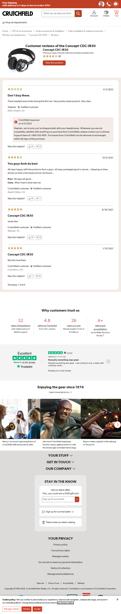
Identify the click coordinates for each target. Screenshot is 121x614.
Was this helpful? (16, 146)
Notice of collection (60, 568)
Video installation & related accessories (85, 31)
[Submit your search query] (78, 13)
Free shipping (26, 4)
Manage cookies (60, 556)
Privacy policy (60, 545)
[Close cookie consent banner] (117, 599)
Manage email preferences (60, 574)
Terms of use (53, 583)
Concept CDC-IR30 (38, 35)
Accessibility (68, 583)
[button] (30, 146)
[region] (60, 425)
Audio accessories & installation (50, 31)
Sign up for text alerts (58, 512)
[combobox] (62, 13)
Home (5, 31)
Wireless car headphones (14, 35)
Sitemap (80, 583)
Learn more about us (59, 392)
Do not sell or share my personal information (60, 562)
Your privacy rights (60, 550)
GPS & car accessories (22, 31)
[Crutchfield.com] (17, 13)
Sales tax (40, 583)
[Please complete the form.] (77, 499)
